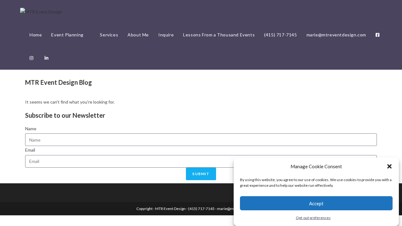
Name (30, 128)
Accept (316, 203)
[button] (389, 166)
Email (30, 150)
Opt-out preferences (313, 217)
